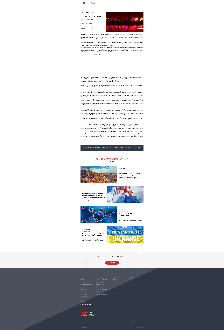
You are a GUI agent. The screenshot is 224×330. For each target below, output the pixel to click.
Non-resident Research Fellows (86, 284)
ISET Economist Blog (88, 19)
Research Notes (131, 277)
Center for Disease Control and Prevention (129, 113)
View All (111, 161)
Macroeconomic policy (86, 25)
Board (81, 291)
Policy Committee (83, 294)
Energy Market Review (100, 292)
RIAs (129, 279)
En (138, 1)
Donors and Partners (84, 296)
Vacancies (82, 299)
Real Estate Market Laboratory (101, 294)
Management (82, 279)
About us (82, 275)
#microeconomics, (101, 142)
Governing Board (83, 292)
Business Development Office (85, 286)
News (113, 275)
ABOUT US (104, 4)
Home (81, 19)
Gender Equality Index (100, 282)
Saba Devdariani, (85, 23)
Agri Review (98, 275)
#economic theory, (86, 142)
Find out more (129, 321)
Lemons (142, 327)
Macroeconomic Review (100, 286)
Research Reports (131, 275)
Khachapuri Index (99, 284)
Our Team (82, 277)
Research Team (83, 282)
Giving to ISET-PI (83, 297)
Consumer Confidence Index (101, 279)
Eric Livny (90, 23)
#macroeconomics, (94, 142)
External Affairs (83, 289)
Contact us (82, 301)
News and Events (119, 4)
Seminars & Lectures (116, 279)
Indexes (111, 4)
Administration (83, 287)
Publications (129, 4)
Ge (139, 1)
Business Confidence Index (101, 277)
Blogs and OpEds (139, 4)
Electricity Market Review (101, 291)
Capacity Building (115, 277)
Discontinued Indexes (100, 287)
